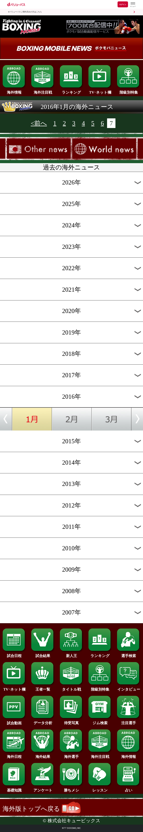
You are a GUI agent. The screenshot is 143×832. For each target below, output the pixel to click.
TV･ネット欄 (100, 92)
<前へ (39, 123)
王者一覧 (43, 689)
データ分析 (43, 723)
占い (129, 790)
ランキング (71, 92)
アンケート (42, 790)
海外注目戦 (43, 92)
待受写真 (71, 723)
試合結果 (43, 656)
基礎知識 (14, 790)
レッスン (100, 790)
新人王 (71, 656)
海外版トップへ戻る (32, 808)
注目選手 (128, 723)
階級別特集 (129, 92)
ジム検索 (100, 723)
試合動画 (14, 723)
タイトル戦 (71, 689)
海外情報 (14, 92)
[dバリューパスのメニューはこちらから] (133, 5)
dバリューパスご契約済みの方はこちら (25, 12)
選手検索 (128, 656)
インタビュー (128, 689)
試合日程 (14, 656)
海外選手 (71, 757)
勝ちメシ (71, 790)
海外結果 (43, 757)
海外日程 (14, 757)
